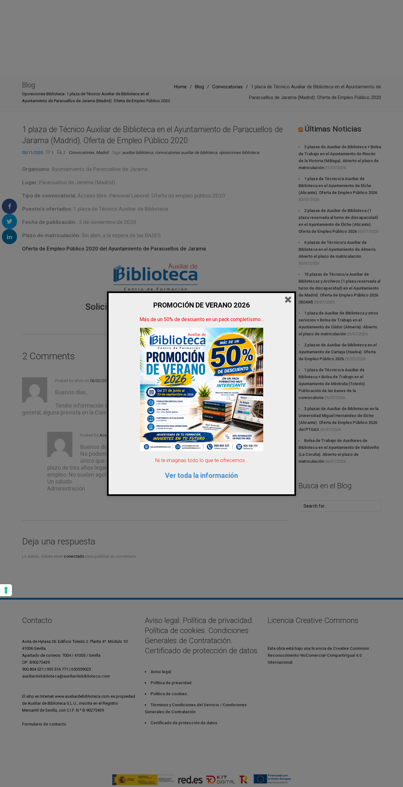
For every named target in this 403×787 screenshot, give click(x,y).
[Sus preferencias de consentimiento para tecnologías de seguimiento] (6, 590)
